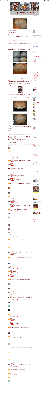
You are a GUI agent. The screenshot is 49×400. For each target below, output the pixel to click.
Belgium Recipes (34, 121)
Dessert (33, 139)
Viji (10, 318)
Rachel (10, 266)
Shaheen (11, 363)
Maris (10, 246)
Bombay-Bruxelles (12, 331)
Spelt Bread (10, 16)
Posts (34, 52)
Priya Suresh (11, 182)
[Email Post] (15, 142)
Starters (33, 166)
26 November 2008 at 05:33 (14, 264)
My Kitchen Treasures (35, 15)
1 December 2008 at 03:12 (14, 361)
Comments (35, 53)
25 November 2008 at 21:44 (14, 214)
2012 (34, 62)
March (35, 88)
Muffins (33, 156)
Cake (33, 127)
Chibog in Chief (11, 326)
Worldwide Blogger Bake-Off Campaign (23, 94)
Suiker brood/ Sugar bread (36, 79)
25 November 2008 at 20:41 (14, 198)
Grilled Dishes (34, 144)
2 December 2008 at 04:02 (14, 366)
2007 (34, 91)
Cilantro (11, 296)
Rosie (10, 167)
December (35, 67)
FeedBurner (38, 43)
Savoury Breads (34, 162)
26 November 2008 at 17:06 (14, 294)
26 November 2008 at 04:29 (14, 254)
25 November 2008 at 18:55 (14, 180)
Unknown (11, 242)
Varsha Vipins (11, 200)
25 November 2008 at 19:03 (14, 185)
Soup (33, 165)
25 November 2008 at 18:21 (14, 157)
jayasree (11, 251)
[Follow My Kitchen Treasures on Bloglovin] (35, 46)
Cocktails (34, 134)
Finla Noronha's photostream (36, 181)
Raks (10, 256)
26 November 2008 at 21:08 (14, 303)
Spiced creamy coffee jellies (37, 81)
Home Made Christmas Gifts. (36, 145)
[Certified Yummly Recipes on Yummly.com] (37, 57)
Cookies (33, 136)
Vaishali (11, 208)
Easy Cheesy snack (36, 80)
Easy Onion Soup (36, 113)
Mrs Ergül (11, 313)
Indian (33, 147)
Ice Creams (34, 146)
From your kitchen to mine (35, 142)
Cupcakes (34, 137)
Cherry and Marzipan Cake (37, 75)
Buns (33, 125)
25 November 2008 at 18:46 (14, 172)
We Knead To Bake (35, 171)
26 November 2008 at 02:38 (14, 249)
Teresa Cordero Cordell (12, 291)
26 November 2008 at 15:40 (14, 272)
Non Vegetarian (34, 157)
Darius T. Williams (12, 231)
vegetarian (34, 169)
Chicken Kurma (36, 98)
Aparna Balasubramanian (12, 368)
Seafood (33, 163)
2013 (34, 61)
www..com (35, 179)
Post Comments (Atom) (13, 396)
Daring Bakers (34, 138)
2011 (34, 63)
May (34, 86)
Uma (10, 322)
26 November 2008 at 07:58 (14, 268)
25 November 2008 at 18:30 (14, 165)
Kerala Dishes (34, 151)
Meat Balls (34, 154)
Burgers (33, 126)
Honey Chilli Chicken (37, 106)
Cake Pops (34, 128)
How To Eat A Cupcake (12, 227)
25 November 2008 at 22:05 (14, 218)
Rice (33, 160)
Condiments (34, 135)
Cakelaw (11, 262)
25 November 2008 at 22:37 (14, 236)
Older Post (30, 394)
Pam (10, 174)
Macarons (34, 153)
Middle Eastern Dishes (35, 155)
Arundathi (11, 159)
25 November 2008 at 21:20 (14, 206)
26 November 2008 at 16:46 (14, 281)
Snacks (33, 164)
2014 (34, 60)
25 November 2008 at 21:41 (14, 210)
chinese (33, 130)
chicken (33, 129)
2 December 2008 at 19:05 (14, 370)
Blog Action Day (11, 94)
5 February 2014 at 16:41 (13, 374)
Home (20, 394)
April (34, 87)
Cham (10, 163)
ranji (10, 278)
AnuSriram (11, 150)
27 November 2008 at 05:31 (14, 320)
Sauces (33, 161)
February (35, 89)
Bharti (10, 358)
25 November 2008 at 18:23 (14, 161)
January (35, 90)
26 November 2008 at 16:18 (14, 276)
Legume (33, 152)
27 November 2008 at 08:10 (14, 324)
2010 (34, 64)
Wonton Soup (35, 77)
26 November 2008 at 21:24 (14, 307)
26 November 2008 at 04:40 (14, 260)
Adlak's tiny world (12, 287)
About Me (34, 119)
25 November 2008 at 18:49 (14, 176)
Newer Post (9, 394)
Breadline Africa (10, 80)
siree (10, 372)
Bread (33, 124)
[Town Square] (34, 219)
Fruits (33, 143)
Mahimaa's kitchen (12, 178)
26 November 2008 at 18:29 (14, 299)
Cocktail (33, 133)
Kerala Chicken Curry (37, 102)
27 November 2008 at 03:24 (14, 316)
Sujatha (10, 195)
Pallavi (10, 191)
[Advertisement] (13, 389)
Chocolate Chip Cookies (36, 76)
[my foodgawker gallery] (36, 221)
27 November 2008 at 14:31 (14, 349)
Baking (33, 120)
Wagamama (34, 170)
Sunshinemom (11, 335)
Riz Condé (35, 78)
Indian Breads (34, 148)
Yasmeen (11, 274)
